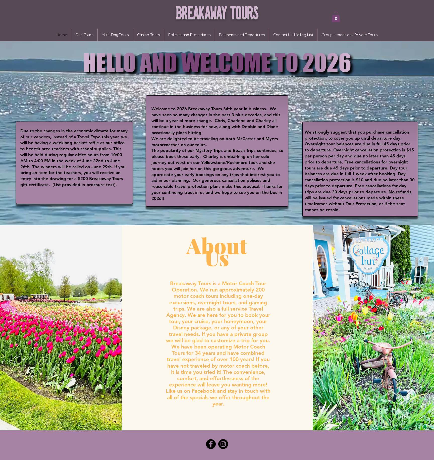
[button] (336, 17)
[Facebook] (211, 444)
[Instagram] (223, 444)
